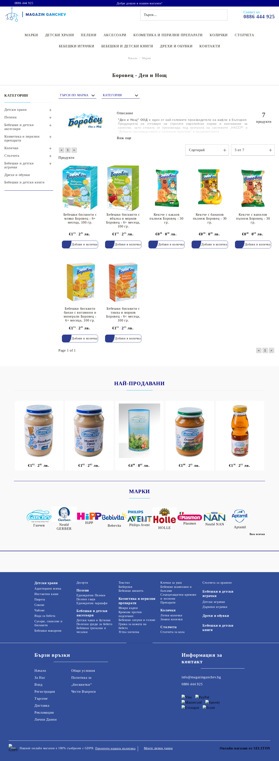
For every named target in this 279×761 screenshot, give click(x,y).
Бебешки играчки (76, 46)
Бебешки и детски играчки (217, 594)
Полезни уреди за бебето (94, 624)
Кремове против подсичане (130, 614)
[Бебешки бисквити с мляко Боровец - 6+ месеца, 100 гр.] (80, 188)
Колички (219, 35)
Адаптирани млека (47, 588)
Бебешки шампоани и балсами (176, 588)
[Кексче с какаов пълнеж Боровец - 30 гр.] (166, 188)
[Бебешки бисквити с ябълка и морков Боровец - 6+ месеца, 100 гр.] (123, 188)
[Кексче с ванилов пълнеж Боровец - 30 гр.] (253, 188)
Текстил (124, 582)
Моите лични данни (158, 748)
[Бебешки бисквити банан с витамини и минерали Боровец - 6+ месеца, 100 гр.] (80, 282)
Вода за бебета (44, 615)
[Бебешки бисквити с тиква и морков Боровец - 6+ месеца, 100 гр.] (123, 282)
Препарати (168, 602)
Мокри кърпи (128, 608)
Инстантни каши (46, 594)
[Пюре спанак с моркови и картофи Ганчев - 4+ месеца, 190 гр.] (189, 431)
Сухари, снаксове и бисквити (48, 623)
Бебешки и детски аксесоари (92, 613)
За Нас (39, 677)
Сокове (39, 605)
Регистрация (44, 691)
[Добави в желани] (97, 168)
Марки (31, 35)
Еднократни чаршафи (92, 603)
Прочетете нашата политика (115, 748)
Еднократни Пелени (91, 595)
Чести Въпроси (83, 691)
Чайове (39, 610)
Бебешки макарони (48, 630)
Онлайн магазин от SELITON (245, 748)
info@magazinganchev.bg (201, 677)
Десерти (82, 582)
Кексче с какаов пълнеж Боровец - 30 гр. (167, 218)
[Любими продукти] (259, 3)
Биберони (126, 586)
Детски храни (59, 35)
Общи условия (83, 670)
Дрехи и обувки (176, 46)
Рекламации (44, 712)
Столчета (244, 35)
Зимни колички (171, 619)
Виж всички (257, 534)
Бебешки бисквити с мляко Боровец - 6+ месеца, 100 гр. (80, 218)
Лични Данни (45, 719)
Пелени (88, 35)
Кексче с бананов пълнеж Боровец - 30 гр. (210, 218)
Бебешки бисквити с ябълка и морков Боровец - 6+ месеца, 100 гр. (123, 220)
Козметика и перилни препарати (168, 35)
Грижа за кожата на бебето (132, 626)
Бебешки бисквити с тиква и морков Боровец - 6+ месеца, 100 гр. (123, 314)
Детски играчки (213, 602)
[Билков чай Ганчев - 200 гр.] (139, 431)
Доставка (41, 705)
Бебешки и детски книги (127, 46)
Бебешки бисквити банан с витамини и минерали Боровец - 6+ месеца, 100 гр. (80, 314)
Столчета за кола (172, 632)
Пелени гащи (86, 599)
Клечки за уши (171, 582)
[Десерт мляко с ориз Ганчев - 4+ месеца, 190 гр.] (89, 431)
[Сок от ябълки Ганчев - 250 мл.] (240, 431)
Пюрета (39, 599)
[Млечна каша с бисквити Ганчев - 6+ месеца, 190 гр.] (39, 431)
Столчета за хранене (217, 582)
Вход (38, 684)
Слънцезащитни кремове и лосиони (178, 596)
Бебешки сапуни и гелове (137, 620)
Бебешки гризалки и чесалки (91, 630)
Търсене (41, 698)
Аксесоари (115, 35)
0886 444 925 (24, 3)
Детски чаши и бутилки (94, 620)
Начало (133, 58)
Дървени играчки (214, 607)
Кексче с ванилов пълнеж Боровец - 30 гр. (253, 218)
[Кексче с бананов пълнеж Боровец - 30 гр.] (209, 188)
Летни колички (171, 615)
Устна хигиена (129, 632)
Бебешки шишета (131, 590)
